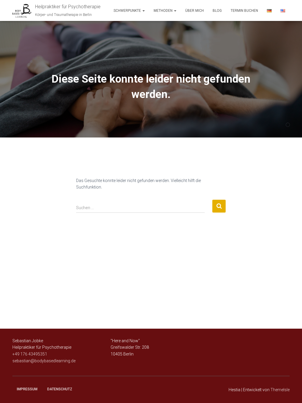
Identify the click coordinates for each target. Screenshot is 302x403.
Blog (217, 11)
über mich (194, 11)
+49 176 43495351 (29, 354)
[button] (143, 11)
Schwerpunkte (128, 11)
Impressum (27, 389)
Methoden (163, 11)
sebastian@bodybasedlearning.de (44, 360)
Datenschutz (59, 389)
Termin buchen (244, 11)
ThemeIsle (280, 389)
